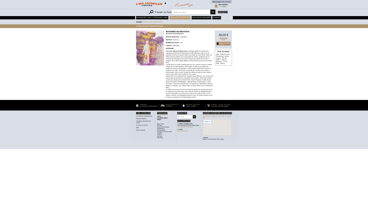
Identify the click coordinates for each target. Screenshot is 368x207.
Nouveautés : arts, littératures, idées (152, 17)
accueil (139, 22)
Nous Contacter (182, 131)
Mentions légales (141, 118)
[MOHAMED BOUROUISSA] (150, 66)
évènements (222, 12)
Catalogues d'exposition (180, 17)
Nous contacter (140, 130)
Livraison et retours (142, 125)
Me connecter (226, 2)
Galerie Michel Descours (183, 148)
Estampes (217, 17)
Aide (137, 127)
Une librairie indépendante (144, 116)
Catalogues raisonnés (201, 17)
